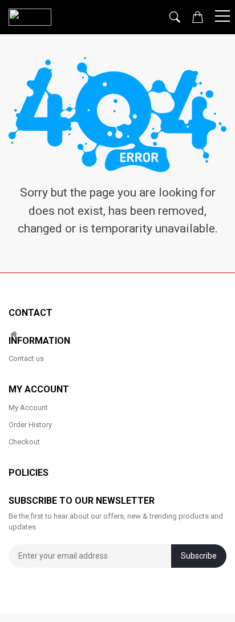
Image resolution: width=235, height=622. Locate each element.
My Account (28, 407)
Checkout (24, 442)
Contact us (26, 358)
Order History (30, 424)
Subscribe (199, 555)
